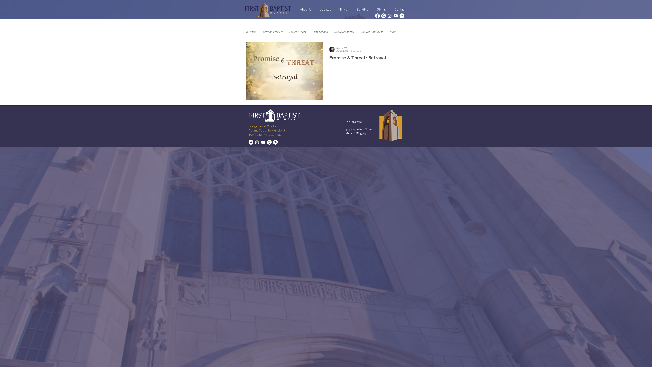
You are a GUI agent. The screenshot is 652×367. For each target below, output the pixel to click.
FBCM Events (297, 32)
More (393, 32)
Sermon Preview (273, 32)
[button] (306, 9)
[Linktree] (402, 15)
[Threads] (383, 15)
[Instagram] (389, 15)
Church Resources (372, 32)
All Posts (251, 32)
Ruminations (320, 32)
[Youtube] (395, 15)
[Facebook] (377, 15)
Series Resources (344, 32)
